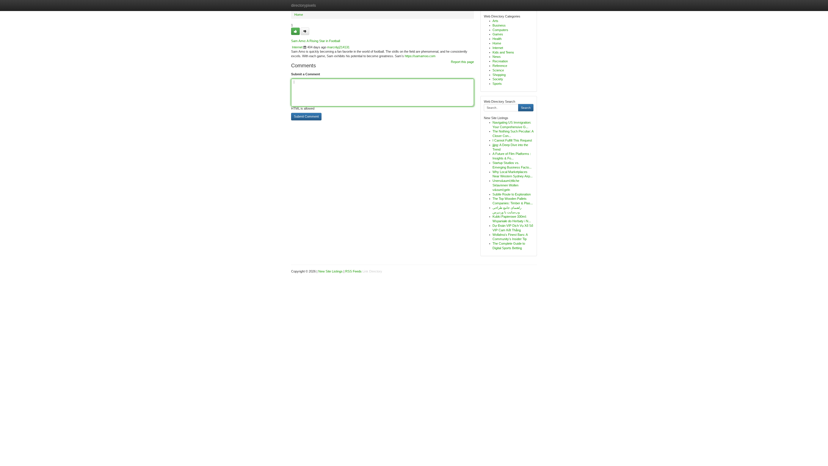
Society (497, 79)
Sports (497, 83)
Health (497, 39)
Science (498, 70)
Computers (500, 30)
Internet (297, 47)
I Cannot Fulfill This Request (512, 140)
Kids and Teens (503, 52)
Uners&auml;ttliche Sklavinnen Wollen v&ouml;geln (505, 185)
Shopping (499, 75)
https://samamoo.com (420, 56)
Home (298, 14)
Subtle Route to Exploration (511, 194)
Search (526, 107)
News (496, 56)
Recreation (500, 61)
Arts (495, 21)
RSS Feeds (353, 271)
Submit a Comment (305, 74)
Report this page (462, 62)
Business (499, 25)
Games (497, 34)
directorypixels (303, 5)
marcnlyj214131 (338, 47)
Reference (499, 66)
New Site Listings (330, 271)
